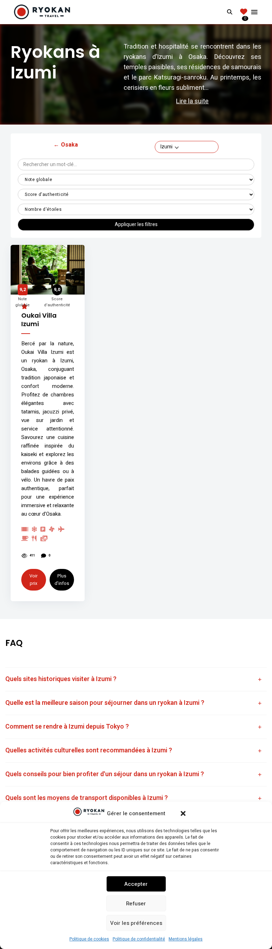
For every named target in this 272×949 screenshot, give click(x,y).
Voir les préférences (136, 923)
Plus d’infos (62, 579)
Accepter (136, 884)
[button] (183, 813)
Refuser (136, 903)
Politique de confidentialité (139, 939)
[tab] (136, 679)
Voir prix (33, 579)
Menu (254, 12)
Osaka (65, 145)
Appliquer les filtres (136, 224)
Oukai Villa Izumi (39, 319)
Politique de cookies (89, 939)
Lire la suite (192, 101)
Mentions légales (186, 939)
